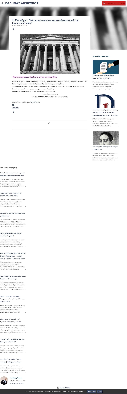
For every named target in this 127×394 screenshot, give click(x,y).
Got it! (99, 392)
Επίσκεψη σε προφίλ (17, 383)
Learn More (91, 392)
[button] (13, 29)
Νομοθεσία (15, 107)
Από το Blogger (64, 387)
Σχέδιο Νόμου (35, 102)
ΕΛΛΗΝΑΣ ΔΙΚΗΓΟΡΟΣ (21, 3)
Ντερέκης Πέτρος (16, 378)
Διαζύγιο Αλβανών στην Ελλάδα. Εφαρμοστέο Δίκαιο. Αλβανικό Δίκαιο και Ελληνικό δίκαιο (12, 299)
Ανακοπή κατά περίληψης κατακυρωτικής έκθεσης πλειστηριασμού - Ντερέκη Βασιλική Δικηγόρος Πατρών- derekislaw (105, 112)
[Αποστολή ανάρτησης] (13, 105)
